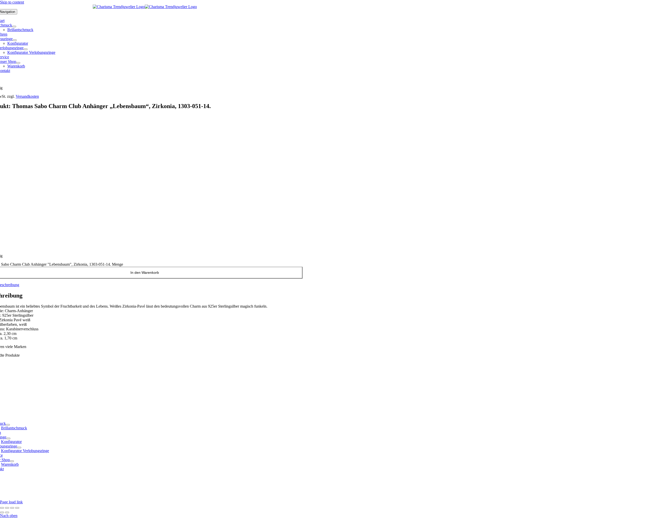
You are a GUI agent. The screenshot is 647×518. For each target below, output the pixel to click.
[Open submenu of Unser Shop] (18, 63)
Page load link (11, 502)
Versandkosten (27, 96)
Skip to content (12, 2)
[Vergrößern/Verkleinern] (2, 508)
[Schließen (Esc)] (17, 508)
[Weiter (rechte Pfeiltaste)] (7, 512)
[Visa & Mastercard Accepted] (276, 497)
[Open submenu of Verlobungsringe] (26, 49)
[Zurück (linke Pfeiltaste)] (2, 512)
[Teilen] (12, 508)
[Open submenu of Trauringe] (15, 40)
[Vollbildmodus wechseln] (7, 508)
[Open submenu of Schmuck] (14, 26)
